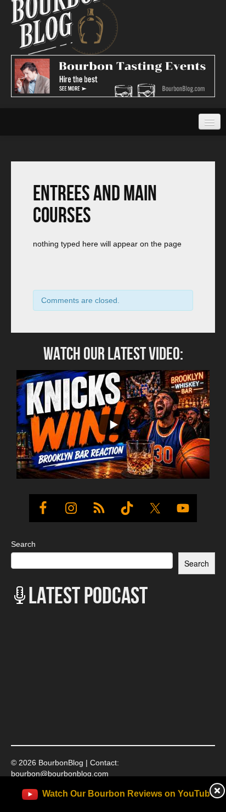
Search (23, 544)
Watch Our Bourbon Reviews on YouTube (128, 793)
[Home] (64, 13)
